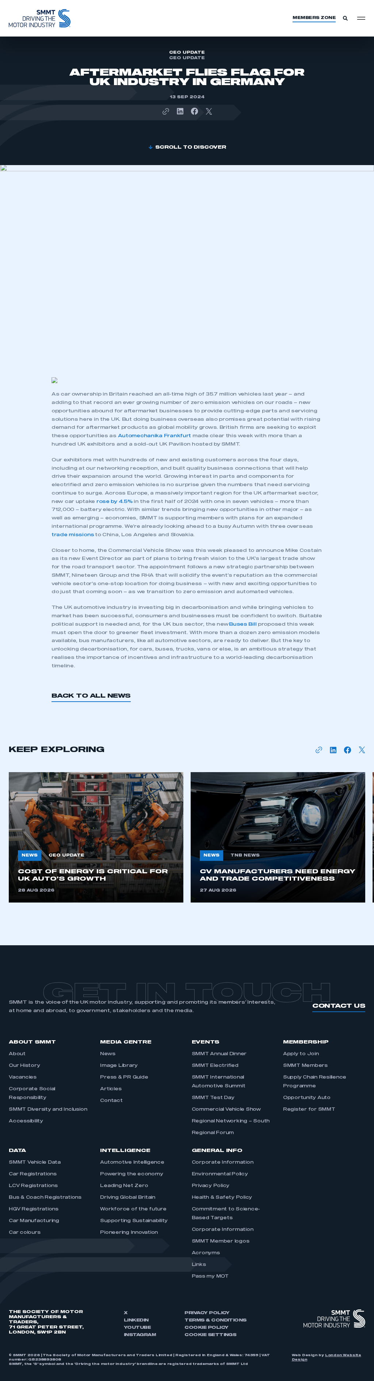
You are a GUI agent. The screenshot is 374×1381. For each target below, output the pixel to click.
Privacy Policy (211, 1186)
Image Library (119, 1066)
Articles (110, 1089)
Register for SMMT (309, 1109)
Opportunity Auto (307, 1098)
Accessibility (26, 1121)
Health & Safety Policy (222, 1197)
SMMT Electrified (215, 1066)
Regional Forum (213, 1133)
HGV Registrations (33, 1209)
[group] (96, 837)
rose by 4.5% (114, 501)
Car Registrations (33, 1174)
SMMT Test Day (213, 1098)
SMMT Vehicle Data (35, 1162)
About (17, 1054)
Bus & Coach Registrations (45, 1197)
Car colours (24, 1233)
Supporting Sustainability (134, 1221)
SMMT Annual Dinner (219, 1054)
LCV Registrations (33, 1186)
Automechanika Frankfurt (154, 436)
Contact (111, 1101)
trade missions (72, 535)
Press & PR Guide (124, 1077)
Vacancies (23, 1077)
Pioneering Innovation (129, 1233)
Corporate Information (222, 1162)
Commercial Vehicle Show (226, 1109)
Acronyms (206, 1253)
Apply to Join (301, 1054)
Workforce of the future (133, 1209)
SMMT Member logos (220, 1241)
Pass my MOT (210, 1276)
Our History (24, 1066)
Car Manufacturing (34, 1221)
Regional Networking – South (231, 1121)
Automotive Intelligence (132, 1162)
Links (199, 1265)
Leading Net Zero (124, 1186)
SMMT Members (305, 1066)
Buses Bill (242, 624)
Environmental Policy (220, 1174)
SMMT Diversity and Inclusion (48, 1109)
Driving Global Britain (127, 1197)
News (107, 1054)
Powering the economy (131, 1174)
